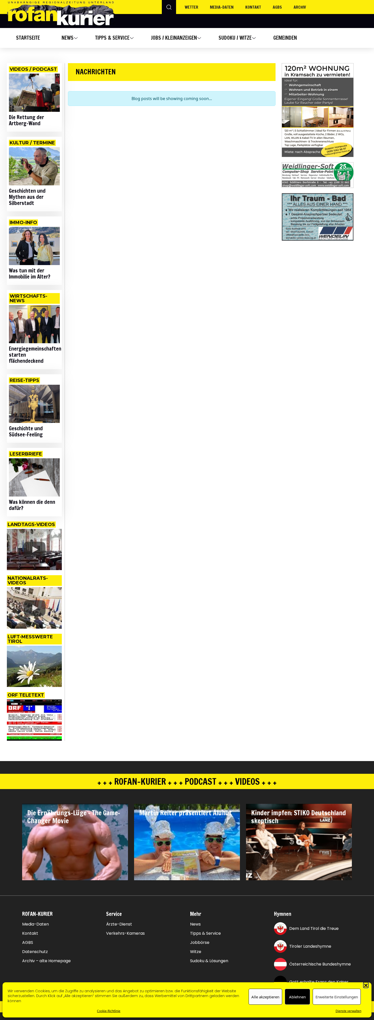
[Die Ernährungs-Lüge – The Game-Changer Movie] (75, 842)
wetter (191, 7)
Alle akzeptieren (265, 996)
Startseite (28, 38)
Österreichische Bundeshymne (320, 964)
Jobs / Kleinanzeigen (174, 38)
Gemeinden (285, 38)
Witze (195, 952)
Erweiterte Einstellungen (336, 996)
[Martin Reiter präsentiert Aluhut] (187, 842)
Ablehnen (297, 996)
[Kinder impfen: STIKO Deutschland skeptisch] (299, 842)
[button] (365, 984)
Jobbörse (199, 943)
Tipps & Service (112, 38)
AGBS (277, 7)
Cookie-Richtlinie (108, 1011)
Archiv (300, 7)
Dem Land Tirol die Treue (314, 928)
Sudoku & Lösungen (209, 961)
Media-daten (222, 7)
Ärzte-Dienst (119, 924)
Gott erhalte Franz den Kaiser (319, 982)
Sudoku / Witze (235, 38)
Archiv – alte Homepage (46, 961)
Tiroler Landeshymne (310, 946)
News (68, 38)
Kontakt (253, 7)
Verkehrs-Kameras (125, 933)
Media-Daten (35, 924)
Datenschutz (35, 952)
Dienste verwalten (348, 1011)
